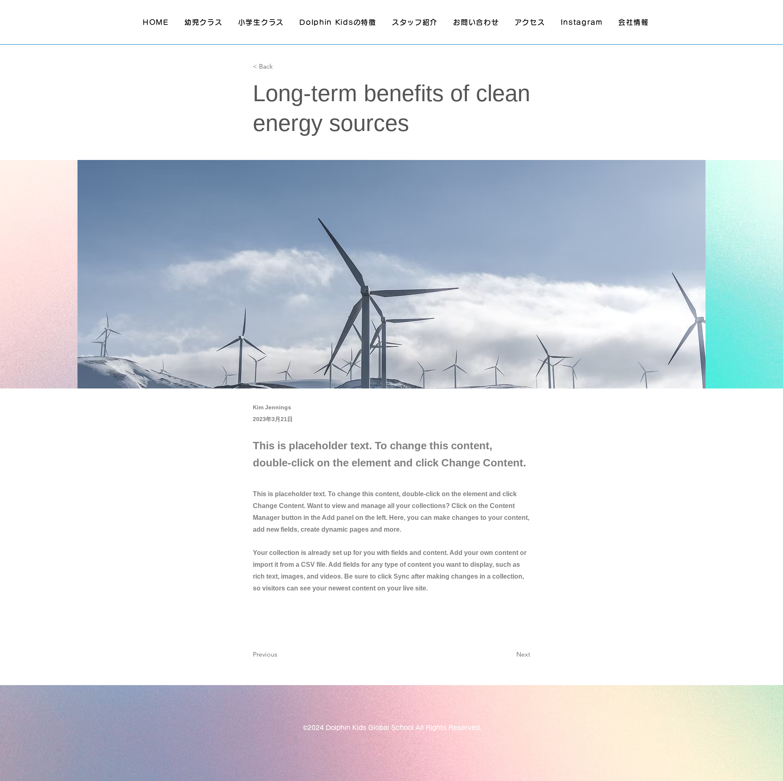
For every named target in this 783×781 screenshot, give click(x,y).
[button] (280, 67)
